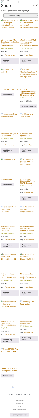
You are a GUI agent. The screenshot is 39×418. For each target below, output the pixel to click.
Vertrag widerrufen (19, 415)
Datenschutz (20, 400)
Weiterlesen (7, 94)
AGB (19, 406)
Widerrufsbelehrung (19, 409)
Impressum (19, 403)
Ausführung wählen (7, 61)
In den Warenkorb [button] (29, 106)
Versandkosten (10, 55)
